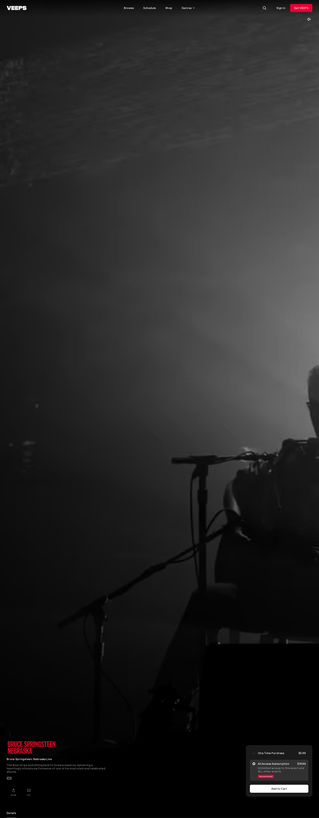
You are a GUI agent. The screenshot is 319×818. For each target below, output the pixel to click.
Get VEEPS (301, 7)
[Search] (264, 8)
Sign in (280, 7)
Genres (187, 7)
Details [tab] (11, 813)
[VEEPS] (17, 8)
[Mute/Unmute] (309, 19)
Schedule (149, 7)
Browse (129, 7)
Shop (168, 7)
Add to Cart (279, 788)
